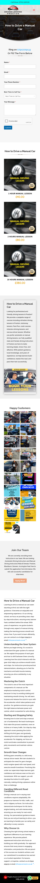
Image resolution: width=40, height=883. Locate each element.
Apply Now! (20, 580)
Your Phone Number (12, 82)
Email (6, 72)
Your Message (10, 102)
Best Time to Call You (12, 92)
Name (7, 62)
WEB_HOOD (20, 879)
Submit (8, 128)
